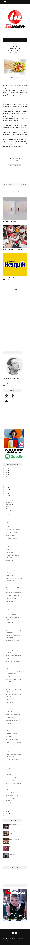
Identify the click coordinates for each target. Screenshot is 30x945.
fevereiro (8, 800)
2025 (6, 470)
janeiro (7, 802)
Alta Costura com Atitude (12, 519)
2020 (6, 481)
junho (7, 510)
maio (7, 512)
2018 (6, 485)
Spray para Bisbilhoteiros (11, 532)
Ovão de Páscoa (9, 601)
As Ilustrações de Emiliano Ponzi (13, 529)
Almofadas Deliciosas (11, 627)
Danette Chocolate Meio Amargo (13, 655)
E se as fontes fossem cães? (12, 777)
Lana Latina (8, 567)
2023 (6, 474)
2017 (6, 487)
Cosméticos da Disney (11, 780)
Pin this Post (16, 172)
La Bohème (8, 549)
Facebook (6, 397)
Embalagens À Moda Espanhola (14, 249)
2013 (6, 495)
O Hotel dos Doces (10, 575)
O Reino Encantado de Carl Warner (14, 720)
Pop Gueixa (8, 774)
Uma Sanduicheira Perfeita (12, 739)
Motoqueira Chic (9, 658)
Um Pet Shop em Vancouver (12, 795)
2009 (6, 811)
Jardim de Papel (9, 643)
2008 (6, 813)
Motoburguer (9, 526)
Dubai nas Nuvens (10, 609)
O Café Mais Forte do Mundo (12, 595)
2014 (6, 493)
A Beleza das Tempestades (12, 684)
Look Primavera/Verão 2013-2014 (13, 714)
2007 (6, 815)
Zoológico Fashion (10, 552)
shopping (22, 176)
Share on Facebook (15, 165)
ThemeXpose (16, 938)
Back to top (22, 943)
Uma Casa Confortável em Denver (13, 592)
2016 (6, 489)
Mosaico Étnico (9, 546)
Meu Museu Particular (11, 604)
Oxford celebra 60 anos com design (14, 764)
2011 (6, 806)
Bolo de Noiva (9, 723)
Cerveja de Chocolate (11, 798)
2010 (6, 809)
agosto (7, 506)
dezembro (8, 498)
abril (7, 514)
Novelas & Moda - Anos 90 (15, 824)
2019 (6, 483)
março (7, 517)
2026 (6, 468)
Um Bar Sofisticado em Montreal (13, 606)
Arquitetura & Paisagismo (12, 733)
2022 (6, 476)
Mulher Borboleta (10, 730)
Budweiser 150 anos (14, 839)
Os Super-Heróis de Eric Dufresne (13, 661)
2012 (6, 804)
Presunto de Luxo (9, 221)
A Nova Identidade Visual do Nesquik (13, 278)
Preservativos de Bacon (11, 538)
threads (6, 403)
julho (7, 508)
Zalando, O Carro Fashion (11, 687)
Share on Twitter (16, 168)
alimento (12, 176)
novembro (8, 500)
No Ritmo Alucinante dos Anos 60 (13, 747)
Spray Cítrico (9, 736)
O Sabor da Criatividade (11, 541)
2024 (6, 472)
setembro (8, 504)
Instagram (13, 397)
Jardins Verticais (9, 625)
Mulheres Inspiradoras (11, 598)
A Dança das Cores (10, 771)
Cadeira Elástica (9, 702)
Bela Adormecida (10, 676)
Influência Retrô (9, 622)
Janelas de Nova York (10, 792)
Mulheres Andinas (13, 846)
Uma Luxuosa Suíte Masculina (12, 544)
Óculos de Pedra (9, 560)
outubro (8, 502)
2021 (6, 478)
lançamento (17, 176)
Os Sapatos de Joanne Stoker (12, 640)
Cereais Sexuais (9, 664)
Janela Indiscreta (10, 535)
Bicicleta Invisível (10, 717)
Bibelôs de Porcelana (10, 699)
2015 (6, 491)
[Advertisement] (12, 339)
